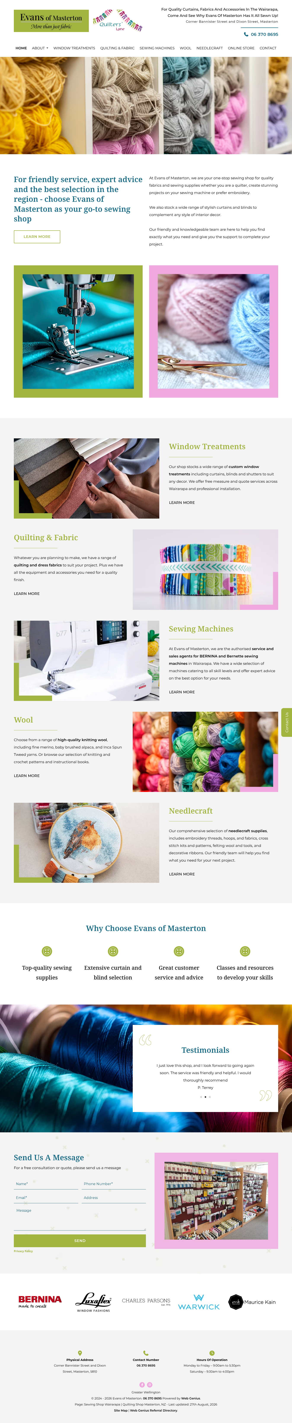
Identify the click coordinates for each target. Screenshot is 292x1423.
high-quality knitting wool (82, 740)
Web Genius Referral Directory (153, 1410)
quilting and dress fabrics (38, 565)
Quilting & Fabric (117, 48)
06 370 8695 (264, 34)
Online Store (241, 48)
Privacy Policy (23, 1251)
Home (21, 48)
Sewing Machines (157, 48)
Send (80, 1241)
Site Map (121, 1410)
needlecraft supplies (247, 831)
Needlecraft (209, 48)
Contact (268, 48)
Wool (185, 48)
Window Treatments (74, 48)
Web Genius (190, 1398)
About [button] (38, 48)
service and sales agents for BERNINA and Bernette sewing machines (221, 656)
